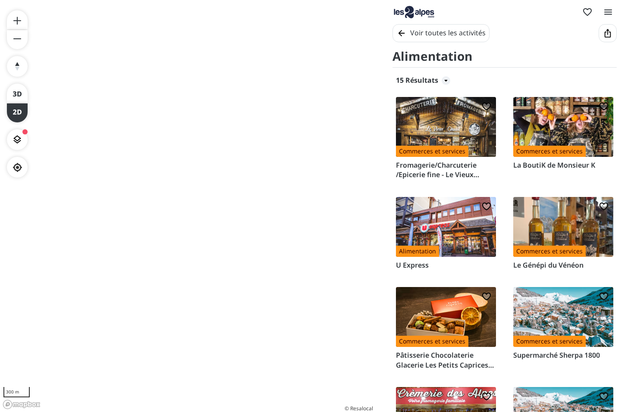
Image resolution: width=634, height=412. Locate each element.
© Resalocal (359, 408)
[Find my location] (17, 167)
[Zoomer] (17, 19)
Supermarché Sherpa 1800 (556, 355)
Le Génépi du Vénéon (548, 265)
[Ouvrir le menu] (608, 12)
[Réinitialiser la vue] (17, 66)
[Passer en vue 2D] (17, 112)
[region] (187, 206)
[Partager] (608, 33)
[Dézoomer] (17, 39)
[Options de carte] (17, 139)
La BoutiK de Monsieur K (554, 165)
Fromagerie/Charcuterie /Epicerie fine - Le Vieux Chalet (436, 170)
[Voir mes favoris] (587, 12)
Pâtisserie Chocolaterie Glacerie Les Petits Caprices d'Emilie (442, 360)
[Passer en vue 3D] (17, 93)
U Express (412, 265)
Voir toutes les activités (448, 32)
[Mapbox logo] (22, 404)
